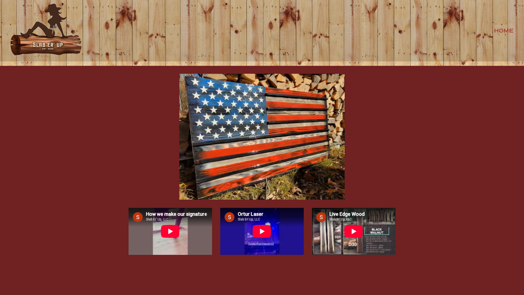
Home (504, 30)
